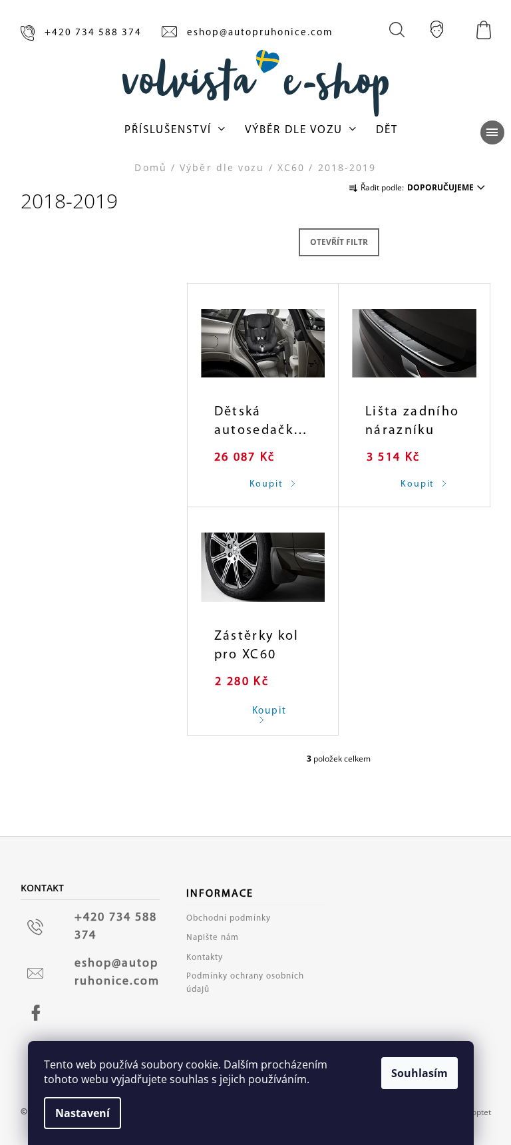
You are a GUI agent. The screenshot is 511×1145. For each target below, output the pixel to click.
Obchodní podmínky (228, 918)
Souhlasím (419, 1073)
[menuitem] (174, 130)
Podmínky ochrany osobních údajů (245, 983)
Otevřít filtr (339, 242)
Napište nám (212, 937)
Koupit (257, 711)
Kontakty (204, 957)
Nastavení (82, 1113)
